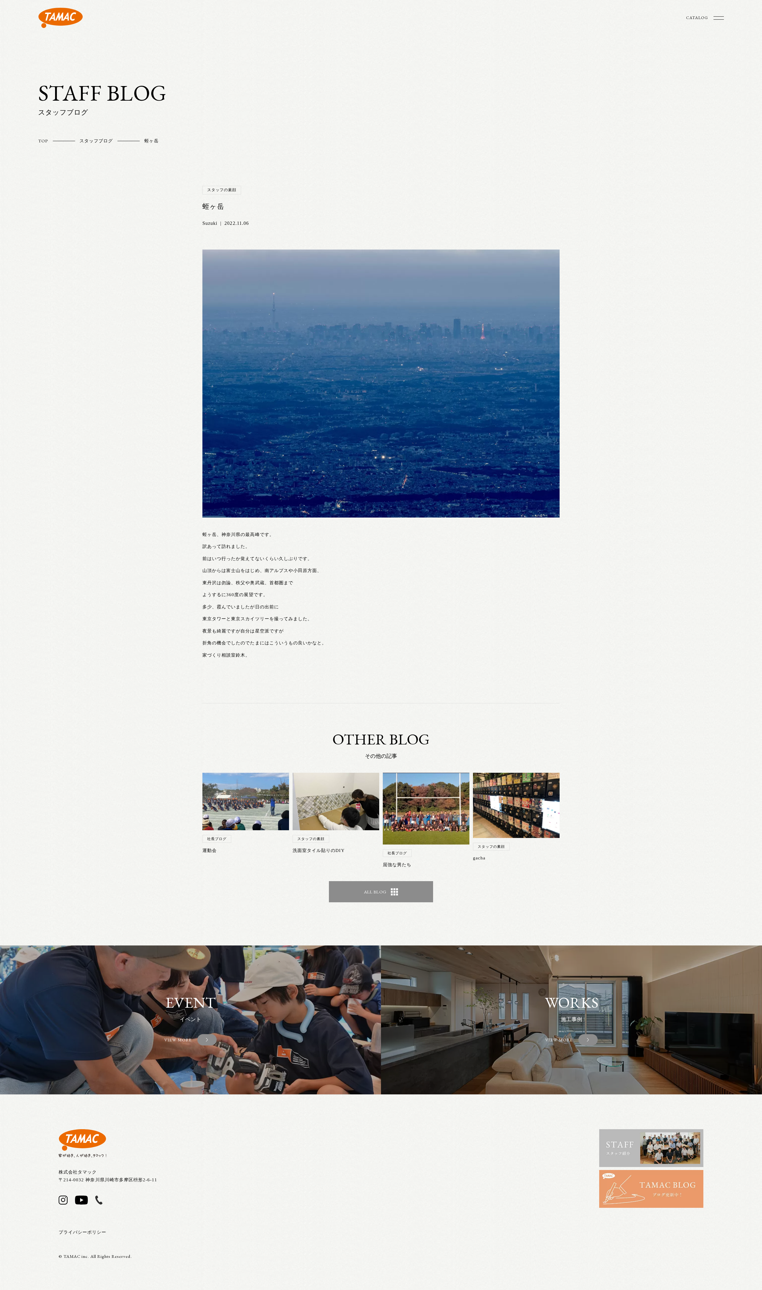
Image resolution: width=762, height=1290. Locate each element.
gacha (479, 858)
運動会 (209, 850)
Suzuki (209, 223)
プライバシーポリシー (83, 1232)
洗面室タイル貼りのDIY (319, 850)
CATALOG (697, 17)
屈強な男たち (397, 864)
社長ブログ (217, 839)
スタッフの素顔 (221, 190)
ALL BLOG (375, 892)
